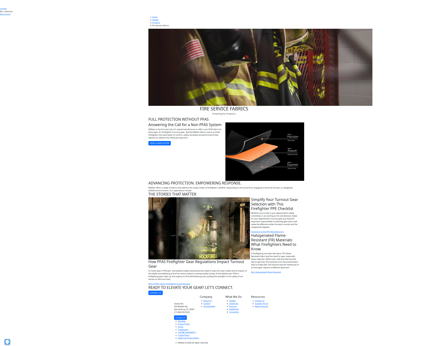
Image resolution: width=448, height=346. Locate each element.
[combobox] (224, 11)
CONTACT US (155, 293)
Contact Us (180, 317)
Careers (206, 303)
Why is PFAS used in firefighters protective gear (169, 284)
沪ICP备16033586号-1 (187, 332)
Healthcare (234, 309)
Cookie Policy (183, 335)
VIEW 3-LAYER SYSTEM (159, 143)
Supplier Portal (261, 303)
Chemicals (233, 303)
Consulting (234, 312)
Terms (180, 327)
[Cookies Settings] (7, 342)
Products (156, 22)
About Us (207, 301)
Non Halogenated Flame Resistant (266, 272)
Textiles (155, 20)
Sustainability (209, 306)
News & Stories (261, 306)
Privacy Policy (184, 324)
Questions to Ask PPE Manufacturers (267, 231)
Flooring (232, 306)
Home (155, 17)
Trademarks (183, 329)
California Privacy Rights (188, 338)
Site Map (182, 321)
